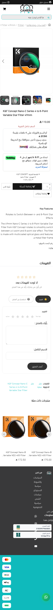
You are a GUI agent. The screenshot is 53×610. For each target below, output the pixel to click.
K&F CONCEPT (22, 174)
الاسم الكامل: (40, 349)
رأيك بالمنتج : (41, 323)
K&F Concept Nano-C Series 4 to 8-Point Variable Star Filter (17, 387)
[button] (50, 61)
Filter (21, 25)
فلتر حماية (39, 385)
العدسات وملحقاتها (36, 25)
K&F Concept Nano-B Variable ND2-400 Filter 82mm (40, 453)
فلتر (32, 383)
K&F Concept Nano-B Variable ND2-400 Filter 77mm (14, 453)
